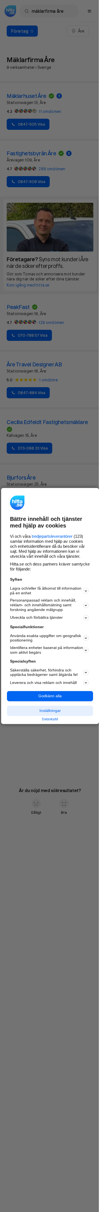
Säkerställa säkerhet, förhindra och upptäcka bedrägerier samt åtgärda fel (44, 672)
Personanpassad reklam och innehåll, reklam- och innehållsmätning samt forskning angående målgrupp (43, 605)
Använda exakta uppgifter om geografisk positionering (45, 638)
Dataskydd (50, 719)
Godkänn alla (50, 696)
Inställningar (50, 710)
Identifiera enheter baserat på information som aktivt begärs (46, 650)
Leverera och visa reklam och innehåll (43, 682)
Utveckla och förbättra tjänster (36, 617)
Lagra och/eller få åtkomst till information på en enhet (45, 590)
